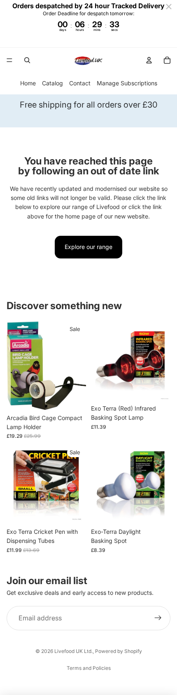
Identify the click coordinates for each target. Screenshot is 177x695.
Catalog (52, 83)
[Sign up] (158, 618)
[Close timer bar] (168, 6)
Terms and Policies (89, 668)
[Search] (27, 60)
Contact (80, 83)
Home (28, 83)
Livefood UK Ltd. (73, 651)
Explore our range (88, 246)
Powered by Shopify (118, 651)
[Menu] (9, 60)
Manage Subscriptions (127, 83)
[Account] (149, 60)
